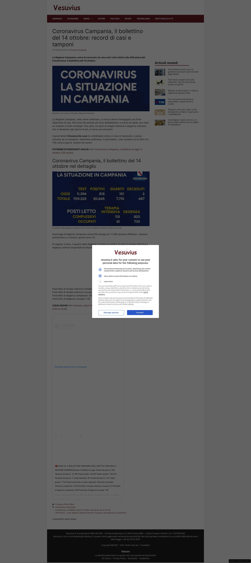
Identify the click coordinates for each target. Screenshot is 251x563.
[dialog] (125, 281)
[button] (125, 281)
